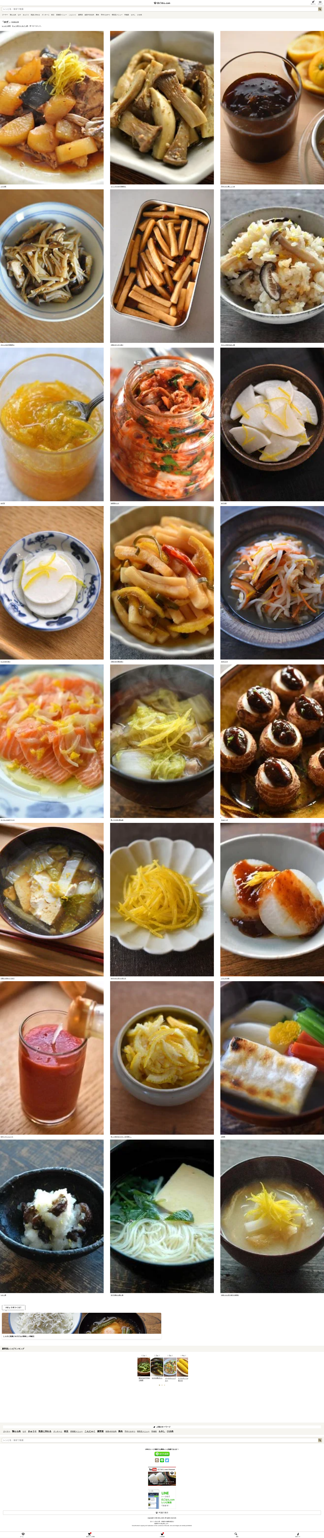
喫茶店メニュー (117, 15)
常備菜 (126, 15)
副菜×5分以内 (89, 15)
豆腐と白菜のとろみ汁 (8, 978)
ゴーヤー (5, 15)
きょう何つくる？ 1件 (20, 26)
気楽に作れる (35, 15)
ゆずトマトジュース (7, 1136)
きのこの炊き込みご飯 (228, 345)
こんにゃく (72, 15)
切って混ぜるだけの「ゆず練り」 (121, 1136)
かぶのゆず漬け (5, 661)
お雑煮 (223, 1136)
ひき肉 (139, 15)
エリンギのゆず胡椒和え (118, 186)
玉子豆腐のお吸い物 (117, 1295)
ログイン (313, 4)
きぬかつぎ (224, 820)
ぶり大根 (3, 186)
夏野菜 (80, 15)
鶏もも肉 (13, 15)
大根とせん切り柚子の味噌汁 (230, 1295)
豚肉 (97, 15)
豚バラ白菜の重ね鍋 (117, 820)
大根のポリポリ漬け (117, 345)
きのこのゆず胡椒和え (8, 345)
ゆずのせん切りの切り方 (118, 978)
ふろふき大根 (225, 978)
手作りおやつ (105, 15)
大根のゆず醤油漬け (117, 661)
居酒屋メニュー (61, 15)
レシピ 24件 (6, 26)
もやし (133, 15)
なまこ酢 (3, 1295)
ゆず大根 (224, 503)
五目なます (224, 661)
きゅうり (26, 15)
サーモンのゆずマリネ (8, 820)
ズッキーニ (45, 15)
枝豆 (52, 15)
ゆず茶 (3, 503)
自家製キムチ (115, 503)
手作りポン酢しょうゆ (228, 186)
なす (19, 15)
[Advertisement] (162, 1405)
